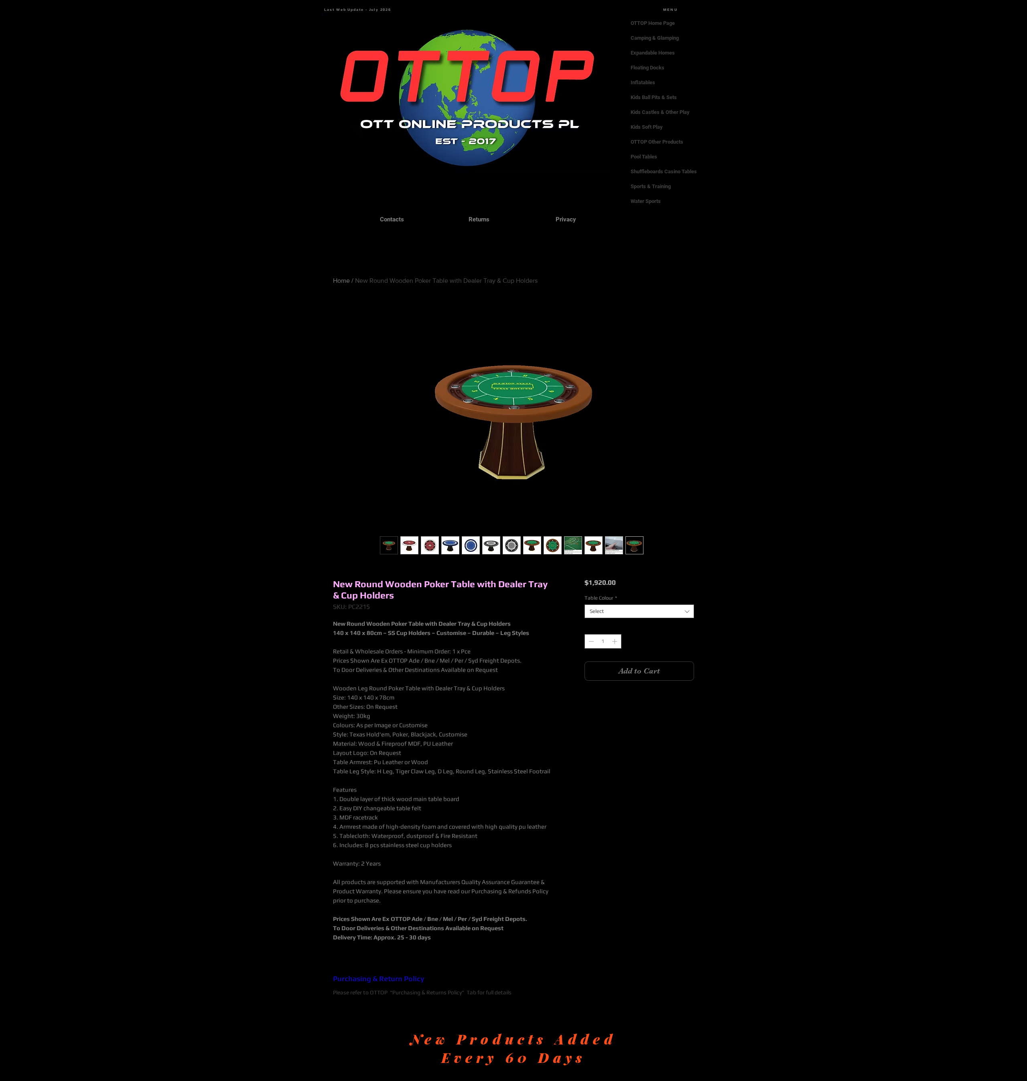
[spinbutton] (603, 641)
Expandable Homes (653, 53)
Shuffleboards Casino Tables (664, 171)
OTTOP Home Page (653, 23)
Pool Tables (644, 157)
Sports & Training (651, 186)
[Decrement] (590, 641)
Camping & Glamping (655, 38)
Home (341, 280)
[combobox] (639, 611)
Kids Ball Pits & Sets (654, 97)
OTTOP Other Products (657, 142)
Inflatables (643, 82)
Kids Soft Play (647, 127)
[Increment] (615, 641)
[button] (322, 13)
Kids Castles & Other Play (660, 112)
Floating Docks (647, 68)
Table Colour (601, 598)
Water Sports (646, 201)
